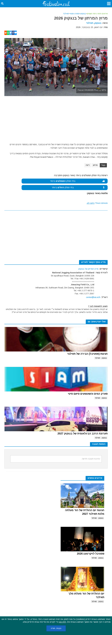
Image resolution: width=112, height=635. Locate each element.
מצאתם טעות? (97, 203)
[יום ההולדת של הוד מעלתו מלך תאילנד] (82, 579)
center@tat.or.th (93, 297)
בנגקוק (83, 14)
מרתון (95, 165)
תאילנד (66, 14)
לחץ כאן (62, 622)
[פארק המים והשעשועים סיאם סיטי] (56, 379)
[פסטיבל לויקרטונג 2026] (82, 539)
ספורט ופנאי (75, 14)
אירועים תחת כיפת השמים (97, 14)
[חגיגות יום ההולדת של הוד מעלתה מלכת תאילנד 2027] (82, 495)
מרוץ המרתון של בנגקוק (88, 269)
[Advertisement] (56, 118)
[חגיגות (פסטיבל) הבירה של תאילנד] (56, 339)
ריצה (88, 165)
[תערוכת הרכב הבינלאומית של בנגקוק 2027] (56, 419)
